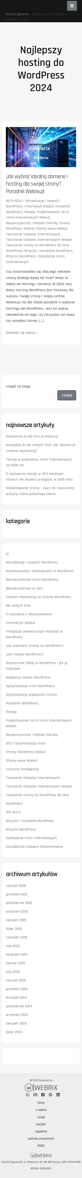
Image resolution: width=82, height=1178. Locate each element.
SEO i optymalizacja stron (26, 743)
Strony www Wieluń (51, 228)
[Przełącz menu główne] (72, 6)
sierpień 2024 (16, 1023)
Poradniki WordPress (22, 703)
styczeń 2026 (16, 885)
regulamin (41, 1131)
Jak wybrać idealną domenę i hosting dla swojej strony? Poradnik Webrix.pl (36, 184)
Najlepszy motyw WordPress (28, 677)
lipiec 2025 (14, 928)
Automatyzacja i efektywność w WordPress (40, 571)
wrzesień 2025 (17, 911)
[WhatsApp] (28, 1095)
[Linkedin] (58, 1095)
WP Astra (13, 812)
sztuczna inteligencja (22, 769)
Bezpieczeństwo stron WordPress (32, 579)
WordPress (14, 250)
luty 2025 (13, 971)
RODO (41, 1146)
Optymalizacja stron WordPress (30, 686)
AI (7, 553)
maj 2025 (13, 945)
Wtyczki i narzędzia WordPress (48, 250)
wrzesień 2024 (17, 1014)
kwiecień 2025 (16, 954)
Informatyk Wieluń (39, 206)
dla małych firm (18, 605)
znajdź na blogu (18, 386)
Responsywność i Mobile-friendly (32, 223)
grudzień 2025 (16, 894)
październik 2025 (19, 902)
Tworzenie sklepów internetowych (33, 234)
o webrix (41, 1110)
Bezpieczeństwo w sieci (24, 588)
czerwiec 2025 (16, 937)
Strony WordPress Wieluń (26, 752)
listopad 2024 (16, 997)
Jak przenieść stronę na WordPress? (35, 645)
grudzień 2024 (17, 989)
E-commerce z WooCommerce (29, 614)
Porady (29, 212)
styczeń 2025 (16, 980)
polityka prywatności (41, 1139)
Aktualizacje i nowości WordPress (32, 562)
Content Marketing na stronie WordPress (38, 597)
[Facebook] (43, 1095)
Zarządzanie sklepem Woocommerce (34, 846)
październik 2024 (19, 1006)
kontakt (41, 1124)
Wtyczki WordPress (21, 256)
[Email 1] (35, 1095)
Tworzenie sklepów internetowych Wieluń (39, 239)
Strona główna (17, 14)
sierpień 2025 (16, 920)
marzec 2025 (15, 963)
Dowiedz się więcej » (22, 333)
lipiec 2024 (14, 1032)
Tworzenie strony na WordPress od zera (37, 245)
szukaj (67, 395)
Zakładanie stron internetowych (31, 838)
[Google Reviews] (50, 1095)
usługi (41, 1117)
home (41, 1103)
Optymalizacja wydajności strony (31, 694)
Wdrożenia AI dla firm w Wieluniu (32, 436)
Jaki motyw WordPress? (25, 654)
